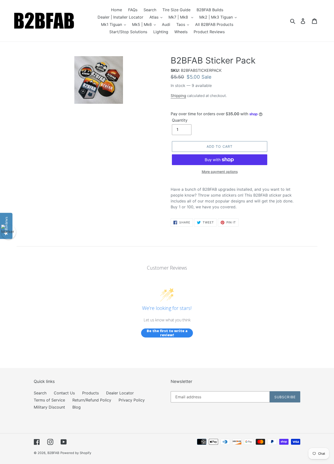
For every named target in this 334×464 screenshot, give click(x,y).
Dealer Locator (120, 392)
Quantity (180, 120)
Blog (76, 407)
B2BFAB (53, 453)
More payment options (220, 171)
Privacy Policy (132, 400)
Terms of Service (49, 400)
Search (40, 392)
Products (90, 392)
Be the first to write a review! (167, 332)
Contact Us (64, 392)
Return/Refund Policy (91, 400)
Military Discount (49, 407)
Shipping (178, 95)
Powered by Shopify (75, 453)
